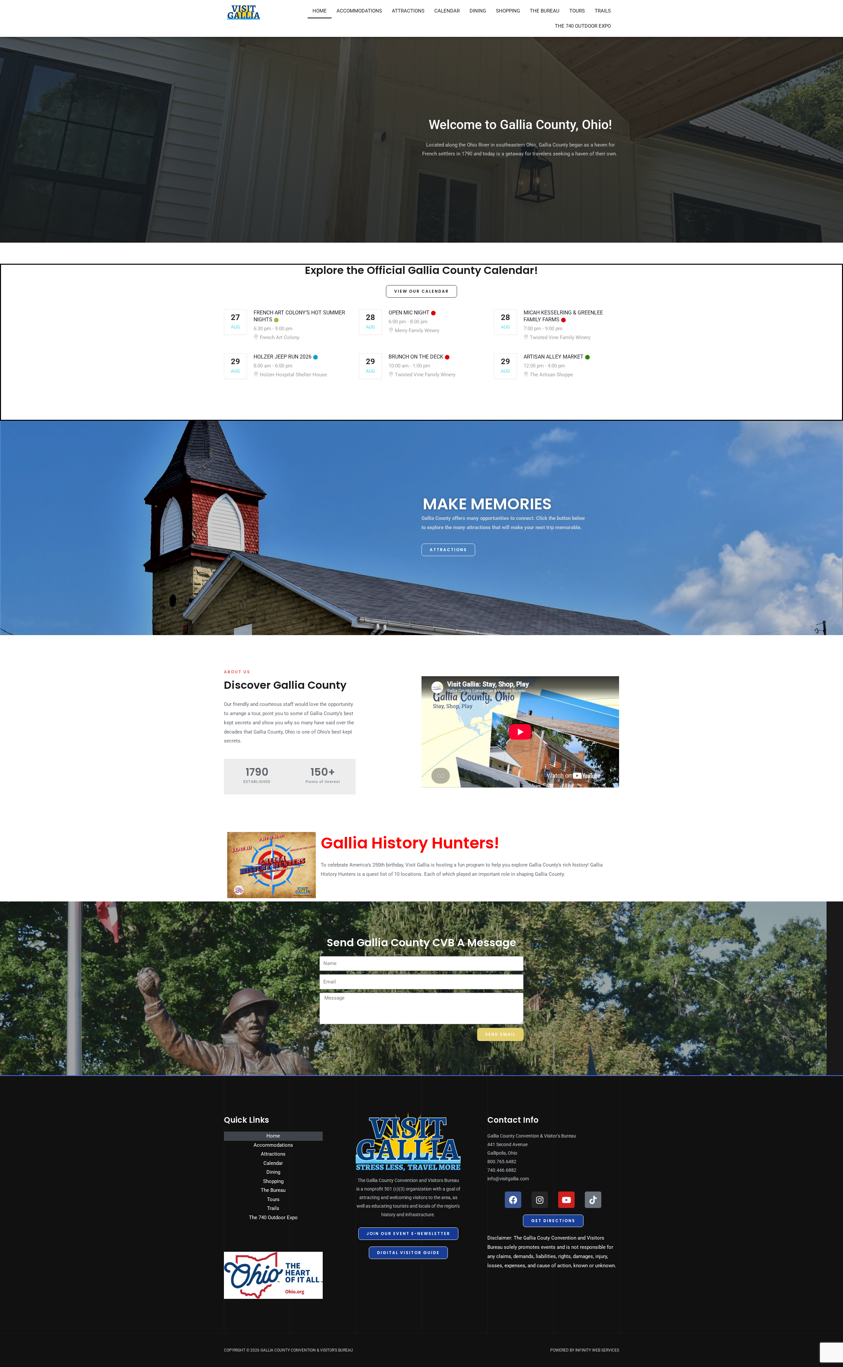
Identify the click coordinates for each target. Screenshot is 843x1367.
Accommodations (359, 11)
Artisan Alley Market (554, 357)
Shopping (508, 11)
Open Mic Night (409, 312)
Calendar (447, 11)
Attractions (408, 11)
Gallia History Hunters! (410, 843)
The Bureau (544, 11)
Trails (603, 11)
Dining (478, 11)
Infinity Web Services (597, 1350)
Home (320, 11)
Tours (577, 11)
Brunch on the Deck (416, 357)
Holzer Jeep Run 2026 (283, 357)
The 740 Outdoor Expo (583, 26)
